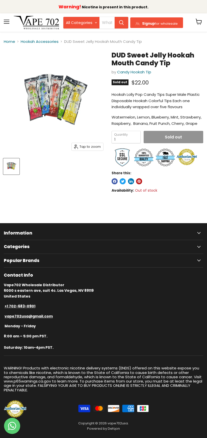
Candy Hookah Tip (134, 72)
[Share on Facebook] (115, 181)
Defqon (114, 428)
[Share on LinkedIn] (131, 181)
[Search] (121, 22)
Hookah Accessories (40, 41)
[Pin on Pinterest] (139, 181)
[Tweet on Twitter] (123, 181)
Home (9, 41)
